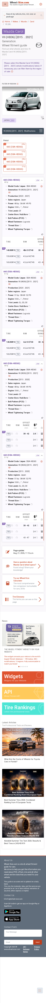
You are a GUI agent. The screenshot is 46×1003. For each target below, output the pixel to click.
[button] (23, 15)
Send (37, 942)
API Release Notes (26, 949)
